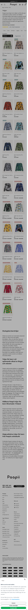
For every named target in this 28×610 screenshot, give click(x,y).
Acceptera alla (13, 608)
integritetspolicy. (16, 599)
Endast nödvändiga (13, 605)
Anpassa (13, 603)
